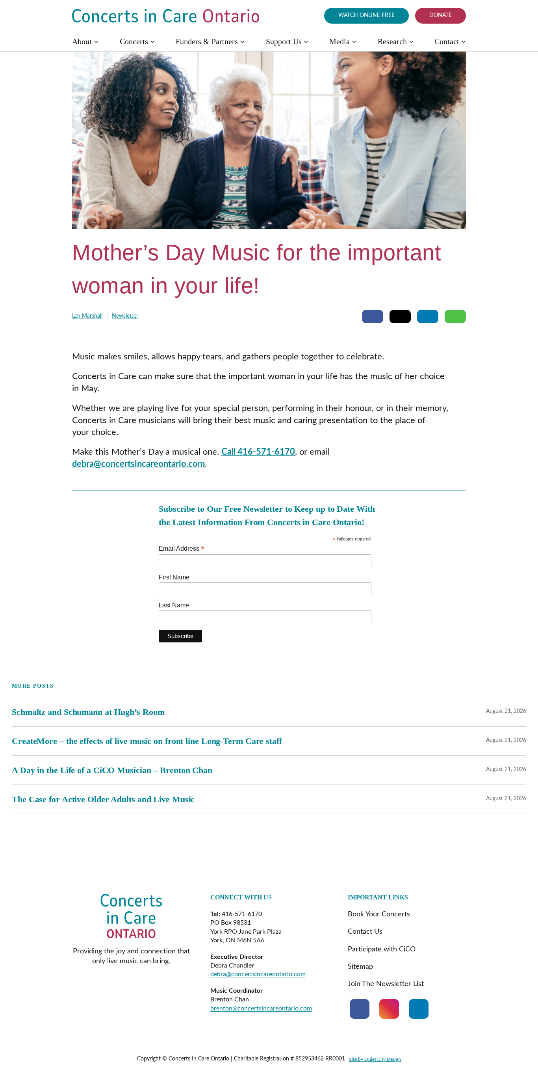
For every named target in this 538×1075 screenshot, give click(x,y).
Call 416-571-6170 (258, 452)
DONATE (440, 15)
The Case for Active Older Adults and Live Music (103, 799)
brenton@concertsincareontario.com (261, 1008)
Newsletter (125, 316)
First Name (174, 577)
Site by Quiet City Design (375, 1059)
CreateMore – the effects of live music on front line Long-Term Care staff (147, 741)
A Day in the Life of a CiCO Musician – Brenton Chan (112, 770)
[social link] (359, 1009)
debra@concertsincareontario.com (138, 464)
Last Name (174, 605)
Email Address (181, 548)
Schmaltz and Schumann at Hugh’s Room (88, 712)
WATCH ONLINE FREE (366, 15)
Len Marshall (87, 316)
